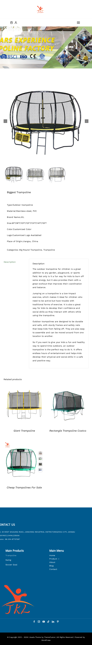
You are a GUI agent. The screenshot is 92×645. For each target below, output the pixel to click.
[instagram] (39, 621)
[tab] (15, 262)
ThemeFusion (49, 637)
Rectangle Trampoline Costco (67, 430)
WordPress (45, 640)
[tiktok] (48, 621)
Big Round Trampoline (30, 250)
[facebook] (34, 621)
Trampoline (49, 250)
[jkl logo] (40, 4)
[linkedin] (53, 621)
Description (10, 262)
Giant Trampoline (24, 430)
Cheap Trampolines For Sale (24, 487)
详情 (24, 405)
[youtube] (44, 621)
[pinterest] (58, 621)
